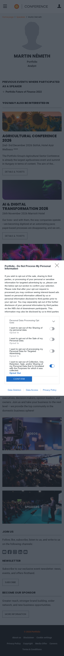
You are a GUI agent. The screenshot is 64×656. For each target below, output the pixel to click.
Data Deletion (14, 390)
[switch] (52, 328)
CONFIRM (19, 379)
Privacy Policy (49, 390)
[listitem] (32, 321)
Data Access (32, 390)
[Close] (58, 266)
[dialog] (32, 328)
